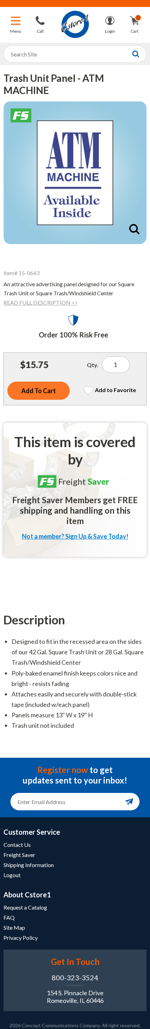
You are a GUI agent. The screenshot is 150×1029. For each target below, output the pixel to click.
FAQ (9, 917)
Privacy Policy (20, 937)
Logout (12, 875)
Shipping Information (28, 865)
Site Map (14, 927)
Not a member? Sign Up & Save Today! (75, 536)
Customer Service (31, 832)
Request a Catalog (25, 907)
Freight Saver (19, 854)
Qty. (92, 364)
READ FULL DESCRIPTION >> (40, 302)
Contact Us (17, 844)
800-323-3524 (75, 977)
